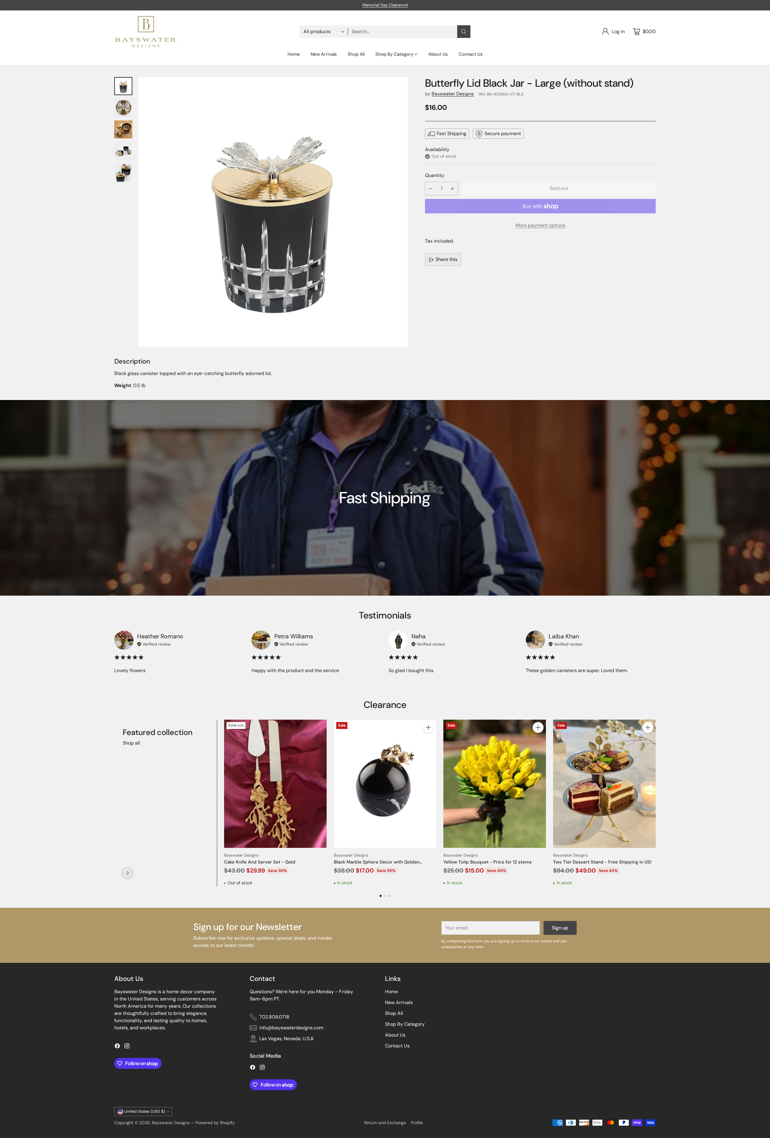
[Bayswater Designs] (145, 31)
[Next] (655, 803)
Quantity (434, 175)
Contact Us (397, 1046)
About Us (395, 1035)
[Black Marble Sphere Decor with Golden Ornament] (385, 784)
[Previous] (114, 803)
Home (391, 991)
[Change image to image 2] (123, 108)
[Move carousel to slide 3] (390, 896)
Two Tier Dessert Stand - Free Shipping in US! (602, 862)
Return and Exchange (385, 1122)
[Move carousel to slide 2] (385, 896)
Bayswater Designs (453, 94)
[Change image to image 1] (123, 86)
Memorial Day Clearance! (385, 5)
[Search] (463, 31)
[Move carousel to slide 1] (381, 896)
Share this (446, 259)
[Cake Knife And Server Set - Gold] (275, 784)
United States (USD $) (145, 1111)
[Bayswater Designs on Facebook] (117, 1047)
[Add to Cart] (428, 727)
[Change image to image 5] (123, 173)
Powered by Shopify (215, 1122)
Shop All (394, 1013)
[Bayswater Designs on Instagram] (127, 1047)
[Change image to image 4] (123, 151)
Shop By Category (405, 1024)
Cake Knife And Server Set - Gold (259, 862)
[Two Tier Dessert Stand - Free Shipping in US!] (604, 784)
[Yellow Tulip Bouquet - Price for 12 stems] (494, 784)
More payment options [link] (540, 225)
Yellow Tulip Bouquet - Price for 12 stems (487, 862)
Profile (417, 1122)
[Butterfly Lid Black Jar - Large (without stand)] (273, 212)
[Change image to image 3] (123, 129)
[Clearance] (128, 873)
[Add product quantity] (452, 188)
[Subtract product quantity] (430, 188)
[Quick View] (318, 727)
